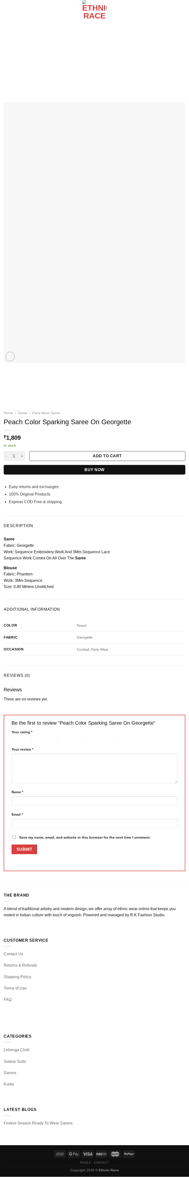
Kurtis (9, 1084)
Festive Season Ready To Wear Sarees (38, 1123)
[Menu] (7, 12)
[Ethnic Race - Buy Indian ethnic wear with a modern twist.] (94, 12)
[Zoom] (10, 356)
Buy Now (94, 470)
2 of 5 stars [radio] (40, 739)
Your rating (22, 732)
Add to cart (107, 456)
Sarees (10, 1073)
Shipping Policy (17, 977)
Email (17, 814)
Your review (22, 749)
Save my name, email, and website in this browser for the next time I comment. (85, 837)
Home (8, 413)
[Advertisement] (94, 61)
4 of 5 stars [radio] (93, 739)
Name (17, 792)
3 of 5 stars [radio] (65, 739)
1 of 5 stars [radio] (17, 739)
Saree (22, 413)
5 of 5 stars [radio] (124, 739)
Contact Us (13, 954)
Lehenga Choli (17, 1050)
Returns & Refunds (20, 965)
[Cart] (182, 12)
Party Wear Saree (46, 413)
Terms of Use (15, 988)
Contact (101, 1162)
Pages (85, 1162)
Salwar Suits (15, 1061)
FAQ (8, 999)
